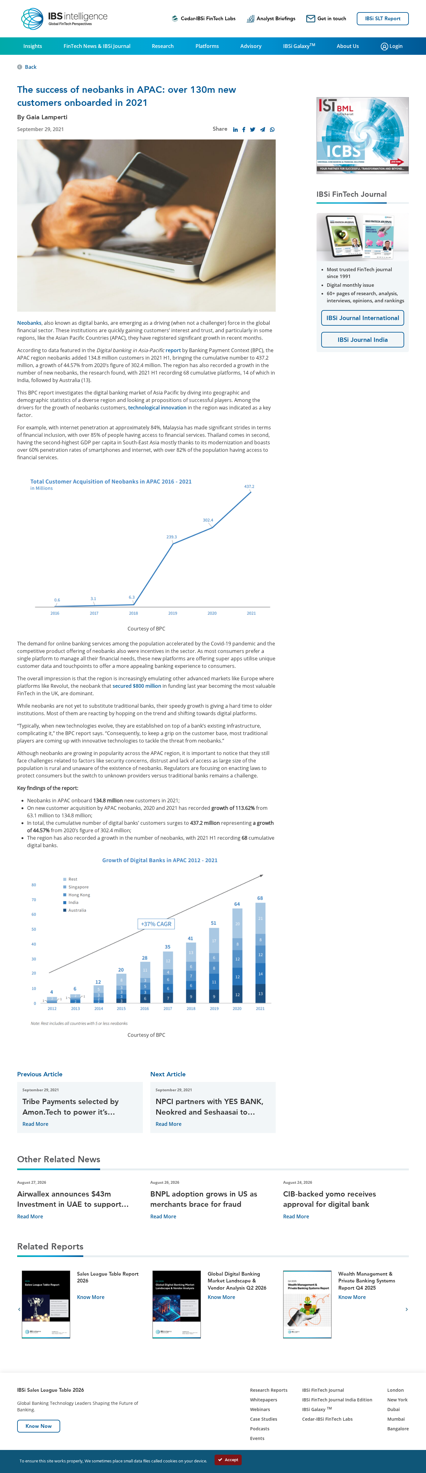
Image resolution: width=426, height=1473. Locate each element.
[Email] (262, 130)
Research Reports (269, 1390)
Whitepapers (263, 1400)
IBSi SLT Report (382, 18)
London (395, 1390)
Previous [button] (19, 1309)
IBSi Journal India (363, 339)
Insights (32, 46)
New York (397, 1400)
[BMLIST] (363, 135)
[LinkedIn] (235, 130)
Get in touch (331, 18)
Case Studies (263, 1419)
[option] (82, 1310)
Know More (90, 1297)
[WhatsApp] (272, 130)
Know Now (39, 1426)
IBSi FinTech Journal (323, 1390)
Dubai (393, 1409)
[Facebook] (243, 130)
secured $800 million (137, 685)
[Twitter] (252, 130)
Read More (35, 1124)
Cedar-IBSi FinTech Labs (208, 18)
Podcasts (259, 1429)
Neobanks (29, 322)
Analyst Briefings (276, 18)
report (173, 350)
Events (257, 1438)
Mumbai (396, 1419)
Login (395, 46)
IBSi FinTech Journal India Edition (337, 1400)
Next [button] (407, 1309)
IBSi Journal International (363, 318)
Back (30, 67)
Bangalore (398, 1429)
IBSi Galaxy (299, 46)
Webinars (260, 1409)
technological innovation (157, 407)
